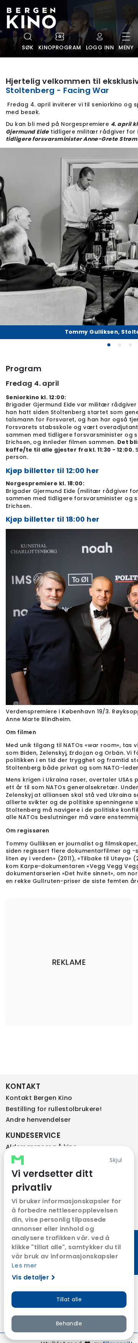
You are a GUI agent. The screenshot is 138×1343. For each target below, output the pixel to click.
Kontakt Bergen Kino (39, 1097)
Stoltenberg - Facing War (57, 90)
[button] (108, 344)
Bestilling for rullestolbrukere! (54, 1109)
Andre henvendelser (38, 1119)
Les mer (24, 1265)
